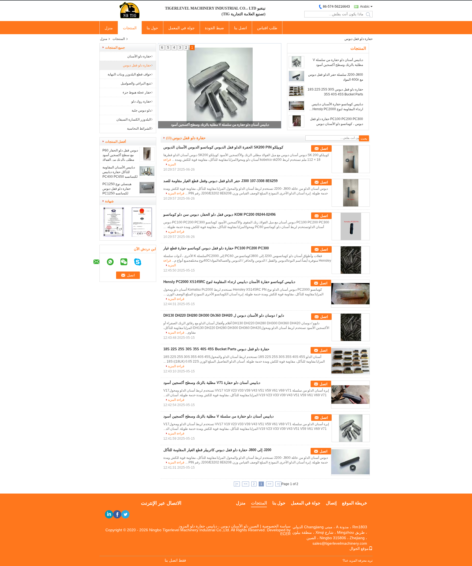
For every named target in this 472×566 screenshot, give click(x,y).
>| (236, 484)
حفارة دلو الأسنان (139, 56)
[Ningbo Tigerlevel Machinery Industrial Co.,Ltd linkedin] (109, 514)
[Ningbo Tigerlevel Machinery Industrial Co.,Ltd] (129, 10)
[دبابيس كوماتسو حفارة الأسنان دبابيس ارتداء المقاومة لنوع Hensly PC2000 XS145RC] (296, 106)
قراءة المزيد (176, 193)
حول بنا (152, 28)
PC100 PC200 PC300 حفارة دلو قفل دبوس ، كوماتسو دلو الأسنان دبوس (336, 121)
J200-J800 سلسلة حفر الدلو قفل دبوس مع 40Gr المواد (335, 77)
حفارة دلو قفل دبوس (137, 65)
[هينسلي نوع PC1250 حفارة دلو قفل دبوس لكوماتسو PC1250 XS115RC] (147, 192)
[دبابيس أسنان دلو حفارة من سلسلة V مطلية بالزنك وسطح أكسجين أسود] (296, 62)
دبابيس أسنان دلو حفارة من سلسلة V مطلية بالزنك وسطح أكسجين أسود (220, 125)
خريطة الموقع (354, 503)
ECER (285, 534)
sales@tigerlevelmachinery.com (339, 543)
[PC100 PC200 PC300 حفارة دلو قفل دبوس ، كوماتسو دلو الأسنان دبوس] (296, 121)
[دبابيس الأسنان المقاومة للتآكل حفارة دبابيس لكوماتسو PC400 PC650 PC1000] (147, 175)
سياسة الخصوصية (276, 526)
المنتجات (130, 28)
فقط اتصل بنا (175, 560)
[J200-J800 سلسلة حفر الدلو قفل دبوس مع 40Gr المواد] (296, 76)
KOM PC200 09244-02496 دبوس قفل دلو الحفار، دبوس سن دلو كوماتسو (219, 214)
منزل (109, 28)
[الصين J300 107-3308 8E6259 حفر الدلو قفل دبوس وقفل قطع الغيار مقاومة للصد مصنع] (351, 193)
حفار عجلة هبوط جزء (137, 92)
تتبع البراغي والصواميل (136, 83)
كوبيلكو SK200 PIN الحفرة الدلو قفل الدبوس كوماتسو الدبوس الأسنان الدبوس (223, 147)
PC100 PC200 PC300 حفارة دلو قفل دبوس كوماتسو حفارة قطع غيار (216, 248)
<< (270, 484)
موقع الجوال (359, 548)
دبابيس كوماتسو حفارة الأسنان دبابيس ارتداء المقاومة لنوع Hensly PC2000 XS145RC (337, 107)
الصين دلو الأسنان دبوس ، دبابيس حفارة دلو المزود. (218, 526)
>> (245, 484)
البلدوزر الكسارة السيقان (133, 119)
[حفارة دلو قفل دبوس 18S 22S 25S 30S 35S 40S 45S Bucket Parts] (296, 91)
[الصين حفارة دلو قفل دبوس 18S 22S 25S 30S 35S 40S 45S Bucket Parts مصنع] (350, 361)
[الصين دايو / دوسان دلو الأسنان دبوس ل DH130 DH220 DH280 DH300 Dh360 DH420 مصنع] (351, 327)
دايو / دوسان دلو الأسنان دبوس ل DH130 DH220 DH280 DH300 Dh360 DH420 (223, 315)
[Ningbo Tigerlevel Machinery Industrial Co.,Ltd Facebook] (117, 514)
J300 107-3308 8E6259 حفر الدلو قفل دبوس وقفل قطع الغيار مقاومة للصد (220, 181)
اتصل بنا (240, 28)
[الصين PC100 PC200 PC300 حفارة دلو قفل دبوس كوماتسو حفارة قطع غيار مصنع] (351, 260)
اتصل (324, 149)
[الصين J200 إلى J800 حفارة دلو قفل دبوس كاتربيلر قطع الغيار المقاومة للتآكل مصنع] (350, 462)
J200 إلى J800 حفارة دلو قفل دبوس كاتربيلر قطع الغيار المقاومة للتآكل (217, 450)
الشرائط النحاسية (139, 128)
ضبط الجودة (214, 28)
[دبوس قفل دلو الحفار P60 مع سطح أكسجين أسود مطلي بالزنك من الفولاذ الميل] (147, 159)
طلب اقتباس (267, 28)
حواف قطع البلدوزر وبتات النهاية (129, 74)
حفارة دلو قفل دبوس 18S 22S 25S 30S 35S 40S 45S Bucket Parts (335, 91)
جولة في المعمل (181, 28)
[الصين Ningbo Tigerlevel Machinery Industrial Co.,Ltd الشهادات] (114, 236)
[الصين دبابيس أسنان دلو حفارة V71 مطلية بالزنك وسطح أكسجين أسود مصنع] (350, 395)
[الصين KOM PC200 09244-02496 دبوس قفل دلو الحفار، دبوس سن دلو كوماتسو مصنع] (351, 226)
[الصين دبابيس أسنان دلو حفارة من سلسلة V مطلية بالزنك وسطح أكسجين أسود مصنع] (351, 428)
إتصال (331, 503)
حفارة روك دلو (141, 101)
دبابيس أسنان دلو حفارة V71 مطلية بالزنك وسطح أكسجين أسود (211, 383)
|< (278, 484)
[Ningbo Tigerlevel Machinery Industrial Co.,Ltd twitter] (125, 514)
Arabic (365, 6)
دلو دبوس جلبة (141, 110)
